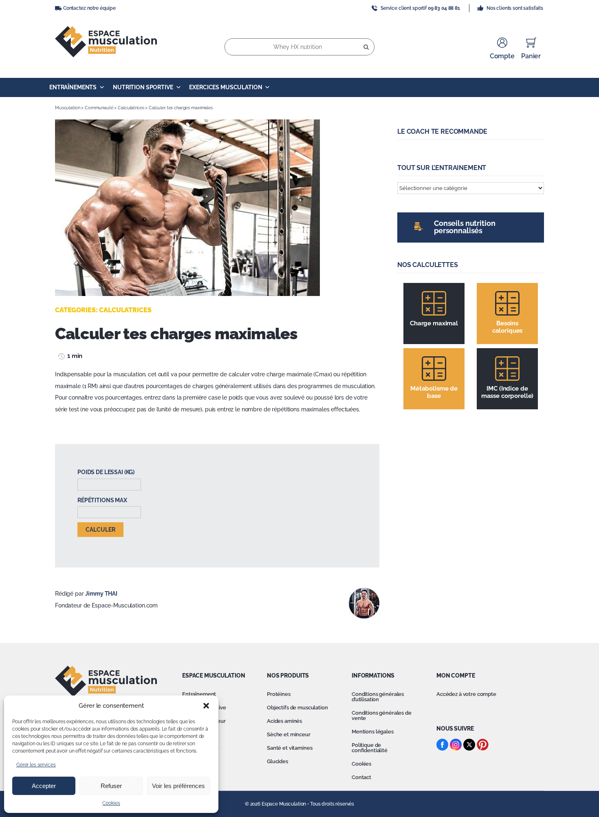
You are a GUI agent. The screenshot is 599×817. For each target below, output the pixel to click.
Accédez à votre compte (466, 694)
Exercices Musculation (225, 87)
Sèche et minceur (289, 734)
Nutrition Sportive (143, 87)
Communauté (99, 107)
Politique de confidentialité (370, 747)
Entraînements (73, 87)
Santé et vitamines (289, 748)
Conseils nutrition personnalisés (464, 227)
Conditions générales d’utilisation (378, 696)
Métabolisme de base (434, 392)
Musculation (67, 107)
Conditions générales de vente (382, 715)
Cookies (111, 803)
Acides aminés (284, 721)
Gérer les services (35, 765)
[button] (206, 706)
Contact (361, 777)
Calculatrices (131, 107)
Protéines (279, 694)
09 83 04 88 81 (444, 8)
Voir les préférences (178, 785)
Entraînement (199, 694)
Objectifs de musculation (297, 707)
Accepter (44, 785)
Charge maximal (434, 323)
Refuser (111, 785)
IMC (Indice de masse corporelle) (507, 392)
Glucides (277, 761)
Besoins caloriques (507, 327)
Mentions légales (373, 732)
